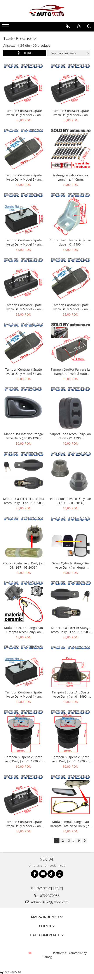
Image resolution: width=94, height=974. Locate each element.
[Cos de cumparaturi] (79, 26)
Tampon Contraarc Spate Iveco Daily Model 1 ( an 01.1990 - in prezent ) (23, 242)
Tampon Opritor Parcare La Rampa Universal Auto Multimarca (71, 371)
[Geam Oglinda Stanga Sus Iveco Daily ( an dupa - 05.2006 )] (70, 537)
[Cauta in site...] (89, 26)
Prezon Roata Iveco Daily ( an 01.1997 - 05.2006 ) (24, 565)
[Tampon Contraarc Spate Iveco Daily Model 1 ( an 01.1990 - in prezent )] (23, 214)
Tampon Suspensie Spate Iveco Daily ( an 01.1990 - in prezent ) (24, 759)
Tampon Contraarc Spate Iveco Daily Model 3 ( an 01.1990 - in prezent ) (23, 177)
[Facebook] (34, 874)
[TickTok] (51, 874)
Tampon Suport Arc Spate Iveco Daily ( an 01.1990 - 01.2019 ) (70, 694)
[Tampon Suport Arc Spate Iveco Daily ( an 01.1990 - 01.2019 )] (70, 666)
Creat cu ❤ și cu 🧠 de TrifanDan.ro (30, 953)
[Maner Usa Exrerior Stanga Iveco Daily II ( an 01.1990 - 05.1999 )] (70, 601)
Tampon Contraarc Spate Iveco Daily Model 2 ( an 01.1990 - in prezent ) (23, 113)
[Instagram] (59, 874)
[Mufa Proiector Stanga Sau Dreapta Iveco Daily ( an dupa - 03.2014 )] (23, 601)
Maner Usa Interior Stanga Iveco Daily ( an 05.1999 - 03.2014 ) (23, 436)
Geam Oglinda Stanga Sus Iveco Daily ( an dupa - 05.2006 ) (71, 565)
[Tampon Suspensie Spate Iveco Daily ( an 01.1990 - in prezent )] (23, 731)
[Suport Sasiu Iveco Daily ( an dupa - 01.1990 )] (70, 214)
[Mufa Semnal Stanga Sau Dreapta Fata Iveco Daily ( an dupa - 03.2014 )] (70, 795)
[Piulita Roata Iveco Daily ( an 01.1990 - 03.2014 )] (70, 472)
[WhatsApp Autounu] (19, 972)
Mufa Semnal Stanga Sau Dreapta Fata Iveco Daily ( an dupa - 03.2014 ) (70, 824)
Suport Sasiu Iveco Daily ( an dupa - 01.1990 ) (70, 242)
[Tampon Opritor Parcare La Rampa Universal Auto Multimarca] (70, 343)
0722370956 (49, 895)
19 (78, 840)
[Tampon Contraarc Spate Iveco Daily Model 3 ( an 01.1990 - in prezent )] (23, 149)
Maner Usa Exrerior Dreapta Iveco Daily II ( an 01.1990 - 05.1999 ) (23, 501)
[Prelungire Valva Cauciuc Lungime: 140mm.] (70, 149)
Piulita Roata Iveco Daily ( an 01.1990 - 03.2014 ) (70, 501)
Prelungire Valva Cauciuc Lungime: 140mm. (70, 177)
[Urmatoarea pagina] (84, 840)
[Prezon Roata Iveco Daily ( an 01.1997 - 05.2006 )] (23, 537)
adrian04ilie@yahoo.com (49, 902)
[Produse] (6, 27)
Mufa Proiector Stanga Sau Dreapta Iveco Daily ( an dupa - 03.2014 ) (23, 630)
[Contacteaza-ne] (68, 26)
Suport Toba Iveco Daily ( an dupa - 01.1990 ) (70, 436)
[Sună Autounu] (1, 972)
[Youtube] (43, 874)
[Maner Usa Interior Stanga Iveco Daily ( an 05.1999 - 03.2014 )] (23, 408)
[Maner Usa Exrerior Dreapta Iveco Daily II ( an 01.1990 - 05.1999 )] (23, 472)
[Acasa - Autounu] (47, 11)
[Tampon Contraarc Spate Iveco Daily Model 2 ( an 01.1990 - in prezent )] (23, 84)
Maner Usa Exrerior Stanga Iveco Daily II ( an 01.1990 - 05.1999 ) (70, 630)
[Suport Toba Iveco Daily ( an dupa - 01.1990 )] (70, 408)
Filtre (26, 53)
